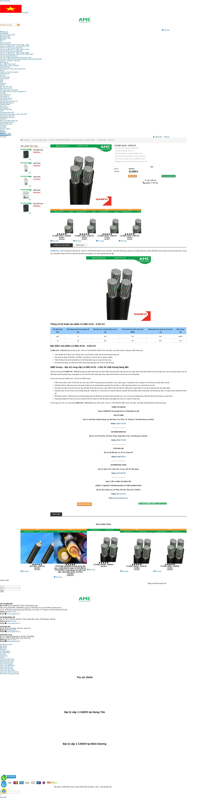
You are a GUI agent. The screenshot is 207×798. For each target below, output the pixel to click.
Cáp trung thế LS (5, 95)
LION (1, 111)
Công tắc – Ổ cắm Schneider (9, 72)
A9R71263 (36, 177)
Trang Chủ (3, 125)
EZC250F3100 (38, 150)
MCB (1, 82)
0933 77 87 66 (151, 183)
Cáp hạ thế (3, 106)
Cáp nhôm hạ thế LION (7, 116)
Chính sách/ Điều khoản (7, 665)
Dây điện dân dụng (6, 86)
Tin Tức (2, 132)
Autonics (2, 75)
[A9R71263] (25, 181)
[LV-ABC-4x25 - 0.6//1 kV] (129, 224)
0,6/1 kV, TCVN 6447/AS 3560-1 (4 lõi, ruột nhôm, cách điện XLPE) (72, 140)
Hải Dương (3, 646)
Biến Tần (3, 40)
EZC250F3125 (38, 203)
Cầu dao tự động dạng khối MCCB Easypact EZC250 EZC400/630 (21, 59)
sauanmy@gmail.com (13, 614)
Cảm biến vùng (4, 77)
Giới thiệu (3, 127)
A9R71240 (36, 163)
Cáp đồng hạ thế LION (7, 112)
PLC (1, 41)
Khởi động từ (4, 62)
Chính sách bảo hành (6, 669)
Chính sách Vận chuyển (7, 670)
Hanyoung (3, 83)
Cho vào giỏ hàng (168, 176)
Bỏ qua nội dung (5, 1)
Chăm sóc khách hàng (7, 659)
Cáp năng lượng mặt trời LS (9, 101)
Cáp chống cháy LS (6, 98)
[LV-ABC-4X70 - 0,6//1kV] (61, 224)
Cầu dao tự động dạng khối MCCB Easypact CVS (15, 57)
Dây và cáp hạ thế (5, 88)
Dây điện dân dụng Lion (7, 117)
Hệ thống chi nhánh (6, 644)
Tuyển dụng (3, 135)
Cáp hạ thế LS (4, 96)
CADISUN (3, 119)
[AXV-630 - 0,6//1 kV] (37, 549)
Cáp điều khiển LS (5, 99)
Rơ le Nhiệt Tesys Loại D (8, 64)
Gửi (2, 591)
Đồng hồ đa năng (5, 38)
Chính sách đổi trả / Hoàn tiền (9, 672)
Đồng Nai (3, 649)
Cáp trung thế (4, 107)
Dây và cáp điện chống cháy (9, 120)
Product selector (5, 129)
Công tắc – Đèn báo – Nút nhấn (10, 61)
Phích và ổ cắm (5, 67)
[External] (8, 779)
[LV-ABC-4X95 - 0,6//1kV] (170, 549)
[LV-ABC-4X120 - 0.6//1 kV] (136, 549)
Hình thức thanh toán (6, 662)
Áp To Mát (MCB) (5, 43)
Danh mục (4, 31)
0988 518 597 (152, 503)
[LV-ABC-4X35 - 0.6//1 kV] (107, 224)
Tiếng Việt (25, 12)
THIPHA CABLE (5, 104)
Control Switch (4, 78)
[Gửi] (1, 794)
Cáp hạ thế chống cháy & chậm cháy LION (13, 114)
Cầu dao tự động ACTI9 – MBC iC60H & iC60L (14, 49)
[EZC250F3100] (25, 154)
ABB (1, 80)
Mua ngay (132, 176)
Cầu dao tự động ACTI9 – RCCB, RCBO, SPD (14, 46)
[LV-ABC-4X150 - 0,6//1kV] (103, 549)
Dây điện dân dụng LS (7, 103)
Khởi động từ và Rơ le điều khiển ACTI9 (12, 69)
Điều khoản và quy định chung (9, 673)
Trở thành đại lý (5, 651)
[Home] (84, 20)
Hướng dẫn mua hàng (7, 660)
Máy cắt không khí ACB (7, 35)
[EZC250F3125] (25, 208)
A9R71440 (36, 190)
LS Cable (3, 93)
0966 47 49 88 (11, 621)
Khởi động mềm (5, 36)
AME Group (65, 403)
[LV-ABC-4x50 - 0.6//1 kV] (84, 224)
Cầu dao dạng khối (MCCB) (8, 56)
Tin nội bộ (3, 137)
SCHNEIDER (4, 33)
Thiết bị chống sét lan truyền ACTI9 (11, 48)
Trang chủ (26, 140)
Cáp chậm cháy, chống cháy (9, 90)
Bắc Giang (3, 648)
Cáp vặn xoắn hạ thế (39, 140)
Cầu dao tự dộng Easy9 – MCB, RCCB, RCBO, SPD (16, 54)
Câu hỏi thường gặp (6, 664)
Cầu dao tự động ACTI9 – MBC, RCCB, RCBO (14, 52)
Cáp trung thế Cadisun (7, 122)
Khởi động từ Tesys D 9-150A (9, 65)
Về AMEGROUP (5, 652)
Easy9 (2, 70)
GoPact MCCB (4, 74)
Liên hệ (2, 133)
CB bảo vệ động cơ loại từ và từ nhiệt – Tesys (14, 44)
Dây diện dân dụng (6, 109)
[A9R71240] (25, 168)
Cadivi (95, 253)
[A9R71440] (25, 194)
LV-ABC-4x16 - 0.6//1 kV (105, 140)
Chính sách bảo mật (6, 667)
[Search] (18, 25)
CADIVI (2, 85)
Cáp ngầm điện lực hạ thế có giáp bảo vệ (13, 91)
